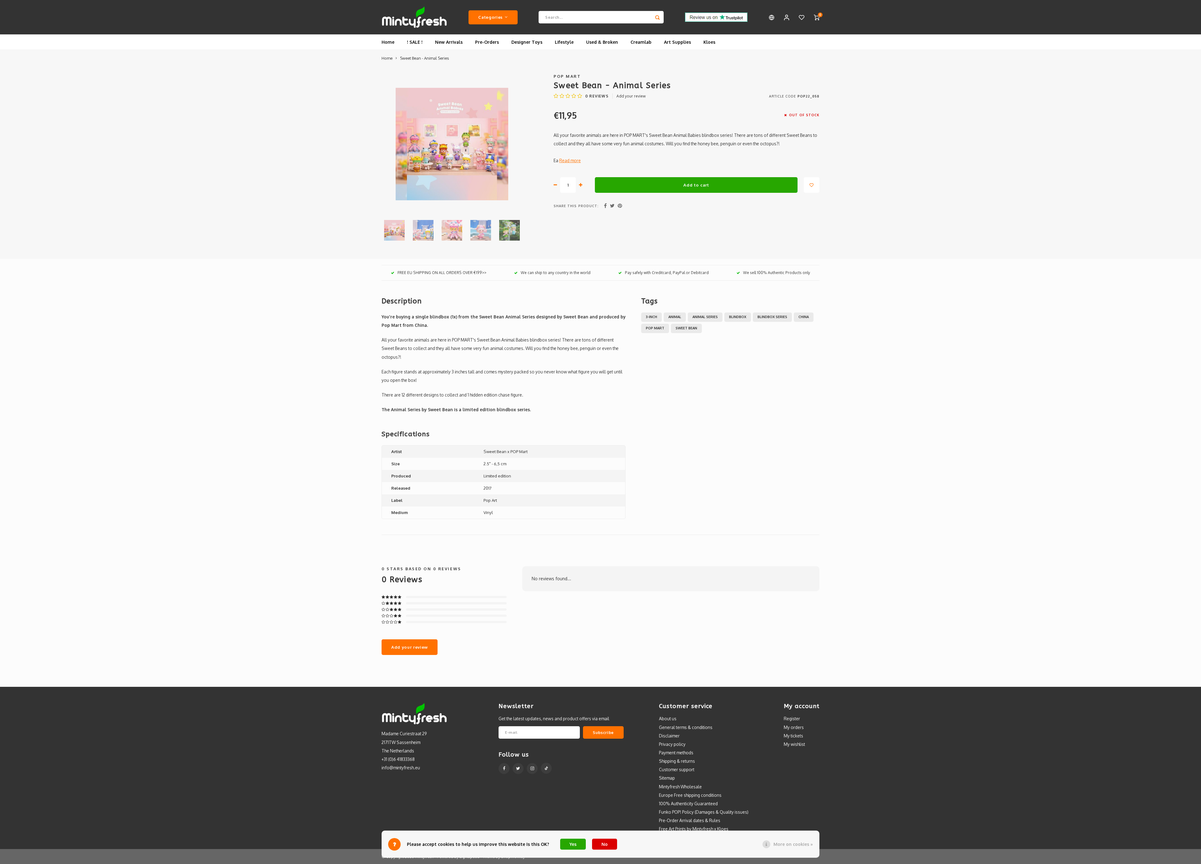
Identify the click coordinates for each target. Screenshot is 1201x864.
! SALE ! (415, 42)
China (803, 317)
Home (388, 42)
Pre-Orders (487, 42)
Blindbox (737, 317)
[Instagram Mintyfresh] (532, 768)
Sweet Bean (686, 328)
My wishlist (794, 744)
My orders (794, 727)
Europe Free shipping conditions (690, 795)
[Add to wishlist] (811, 185)
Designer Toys (526, 42)
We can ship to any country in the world (555, 272)
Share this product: (576, 206)
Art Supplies (677, 42)
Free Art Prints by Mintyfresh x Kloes (693, 829)
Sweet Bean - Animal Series (424, 58)
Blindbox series (772, 317)
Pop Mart (567, 76)
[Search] (657, 17)
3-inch (651, 317)
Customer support (676, 769)
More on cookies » (793, 844)
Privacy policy (672, 744)
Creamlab (641, 42)
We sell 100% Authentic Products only (776, 272)
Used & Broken (602, 42)
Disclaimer (669, 735)
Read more (570, 160)
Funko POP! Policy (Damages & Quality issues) (703, 812)
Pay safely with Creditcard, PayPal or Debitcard (667, 272)
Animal (674, 317)
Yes (573, 844)
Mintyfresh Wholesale (680, 786)
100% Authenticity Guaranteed (688, 803)
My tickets (793, 735)
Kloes (709, 42)
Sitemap (667, 778)
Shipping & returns (677, 761)
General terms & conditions (685, 727)
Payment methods (676, 752)
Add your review (631, 96)
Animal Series (705, 317)
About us (668, 718)
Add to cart (696, 184)
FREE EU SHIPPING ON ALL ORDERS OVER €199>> (442, 272)
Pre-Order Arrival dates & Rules (689, 820)
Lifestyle (564, 42)
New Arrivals (449, 42)
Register (792, 718)
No (604, 844)
